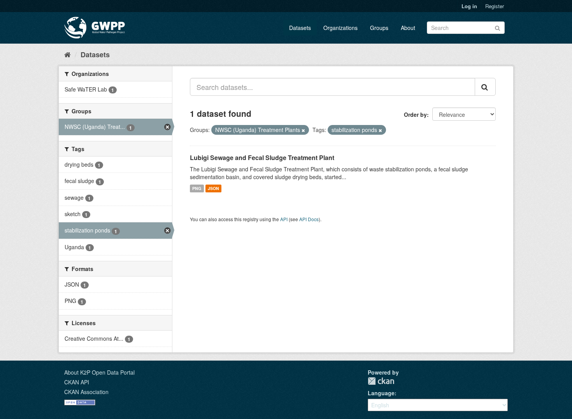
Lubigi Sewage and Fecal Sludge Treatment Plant (262, 157)
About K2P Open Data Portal (99, 372)
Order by (415, 114)
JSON (213, 188)
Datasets (300, 28)
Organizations (340, 28)
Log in (469, 6)
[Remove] (303, 130)
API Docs (309, 219)
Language (381, 393)
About (408, 28)
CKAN (381, 381)
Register (494, 6)
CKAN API (76, 382)
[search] (485, 87)
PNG (196, 188)
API (284, 219)
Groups (379, 28)
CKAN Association (86, 392)
